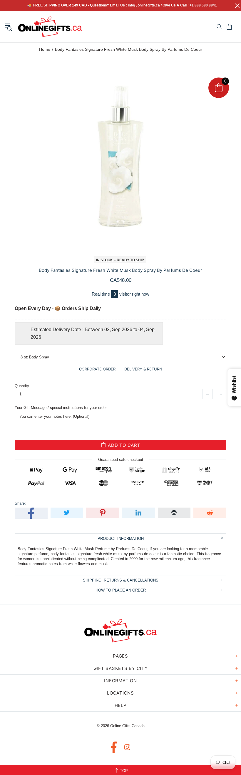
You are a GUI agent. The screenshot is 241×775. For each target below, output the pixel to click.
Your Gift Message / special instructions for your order (61, 407)
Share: (20, 503)
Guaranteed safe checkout (120, 459)
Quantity (22, 386)
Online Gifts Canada (50, 26)
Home (44, 49)
